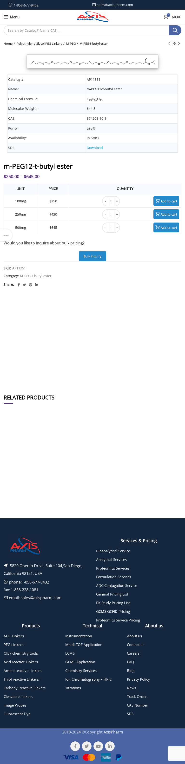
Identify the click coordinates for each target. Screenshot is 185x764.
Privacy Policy (138, 679)
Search (175, 30)
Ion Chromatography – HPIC (88, 679)
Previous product (169, 43)
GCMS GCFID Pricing (113, 611)
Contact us (135, 644)
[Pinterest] (30, 285)
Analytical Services (111, 559)
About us (134, 636)
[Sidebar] (6, 235)
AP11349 (13, 504)
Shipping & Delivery (128, 375)
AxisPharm (113, 732)
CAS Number (137, 705)
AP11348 (13, 480)
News (131, 687)
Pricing (170, 456)
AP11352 (13, 492)
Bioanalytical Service (113, 550)
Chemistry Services (81, 670)
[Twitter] (24, 285)
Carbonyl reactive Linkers (25, 687)
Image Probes (15, 705)
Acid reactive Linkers (21, 661)
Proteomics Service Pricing (118, 620)
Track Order (137, 696)
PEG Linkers (13, 644)
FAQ (130, 661)
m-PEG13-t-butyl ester (41, 492)
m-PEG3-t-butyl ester (41, 456)
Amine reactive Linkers (22, 670)
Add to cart (169, 201)
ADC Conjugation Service (116, 585)
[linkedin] (37, 285)
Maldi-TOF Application (83, 644)
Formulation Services (113, 576)
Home (8, 43)
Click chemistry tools (21, 653)
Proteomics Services (112, 568)
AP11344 (13, 456)
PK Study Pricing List (113, 602)
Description (131, 304)
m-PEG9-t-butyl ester (41, 504)
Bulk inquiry (93, 256)
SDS (130, 713)
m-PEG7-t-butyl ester (41, 468)
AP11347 (13, 468)
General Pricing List (112, 594)
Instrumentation (78, 636)
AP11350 (13, 516)
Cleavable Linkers (18, 696)
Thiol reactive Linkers (21, 679)
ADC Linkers (14, 636)
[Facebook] (18, 285)
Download (95, 147)
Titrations (73, 687)
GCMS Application (80, 661)
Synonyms (132, 362)
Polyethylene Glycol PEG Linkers (39, 43)
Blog (130, 670)
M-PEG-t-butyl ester (93, 43)
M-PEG (71, 43)
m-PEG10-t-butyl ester (41, 516)
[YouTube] (98, 746)
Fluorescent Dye (17, 713)
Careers (133, 653)
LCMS (70, 653)
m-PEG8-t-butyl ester (41, 480)
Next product (179, 43)
